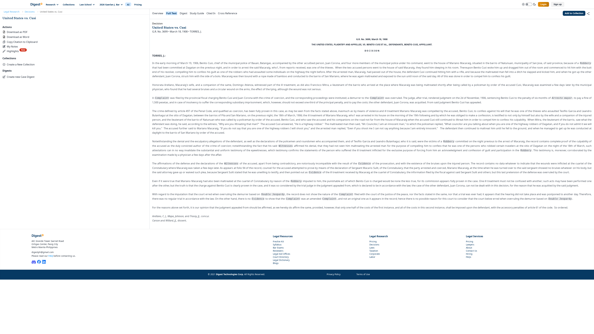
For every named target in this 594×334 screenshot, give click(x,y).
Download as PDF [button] (17, 32)
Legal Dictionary (281, 260)
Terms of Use (363, 274)
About (469, 247)
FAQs (468, 256)
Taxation (373, 250)
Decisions (30, 11)
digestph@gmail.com (43, 252)
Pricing (138, 4)
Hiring (469, 253)
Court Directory (281, 256)
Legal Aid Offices (281, 253)
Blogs (276, 263)
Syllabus (277, 244)
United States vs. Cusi (19, 18)
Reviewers (278, 250)
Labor (372, 256)
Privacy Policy (333, 274)
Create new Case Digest (20, 77)
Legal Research (11, 11)
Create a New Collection (21, 64)
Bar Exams (278, 247)
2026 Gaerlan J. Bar (110, 4)
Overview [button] (157, 13)
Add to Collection (574, 13)
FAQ (50, 255)
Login (543, 4)
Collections (69, 4)
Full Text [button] (171, 13)
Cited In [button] (211, 13)
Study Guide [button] (197, 13)
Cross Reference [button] (227, 13)
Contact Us (471, 250)
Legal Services (474, 236)
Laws (371, 247)
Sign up (558, 4)
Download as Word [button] (18, 37)
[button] (20, 42)
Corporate (374, 253)
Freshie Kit (278, 241)
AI (128, 4)
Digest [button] (183, 13)
